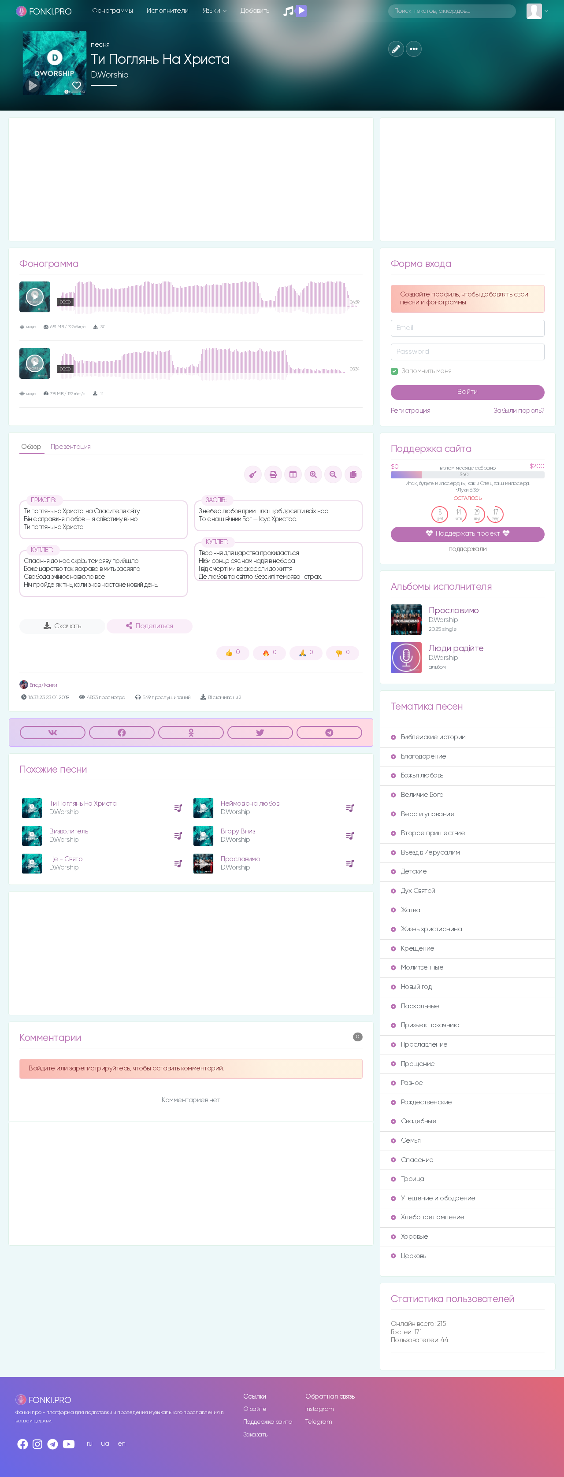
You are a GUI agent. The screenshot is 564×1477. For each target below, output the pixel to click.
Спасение (417, 1160)
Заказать (255, 1435)
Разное (412, 1083)
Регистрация (410, 410)
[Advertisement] (191, 179)
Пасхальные (420, 1006)
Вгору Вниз (238, 831)
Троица (412, 1179)
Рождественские (426, 1102)
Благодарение (423, 756)
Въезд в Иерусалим (430, 852)
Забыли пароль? (519, 410)
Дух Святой (418, 891)
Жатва (410, 910)
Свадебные (419, 1121)
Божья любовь (422, 775)
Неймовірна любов (250, 803)
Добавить (255, 10)
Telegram (318, 1422)
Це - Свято (65, 859)
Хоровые (414, 1236)
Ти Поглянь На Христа (82, 803)
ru (90, 1443)
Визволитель (68, 831)
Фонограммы (113, 10)
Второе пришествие (433, 833)
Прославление (424, 1044)
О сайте (255, 1409)
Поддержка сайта (268, 1422)
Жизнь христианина (431, 929)
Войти (467, 392)
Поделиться (154, 626)
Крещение (417, 948)
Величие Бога (422, 795)
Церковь (413, 1256)
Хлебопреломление (432, 1217)
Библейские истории (433, 737)
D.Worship (110, 74)
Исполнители (168, 10)
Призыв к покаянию (430, 1025)
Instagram (319, 1409)
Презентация (71, 447)
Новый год (416, 987)
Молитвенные (422, 967)
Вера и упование (428, 814)
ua (105, 1443)
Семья (411, 1140)
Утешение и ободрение (438, 1198)
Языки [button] (212, 10)
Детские (414, 871)
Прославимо (240, 859)
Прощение (418, 1064)
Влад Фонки (42, 685)
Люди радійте (456, 648)
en (122, 1443)
